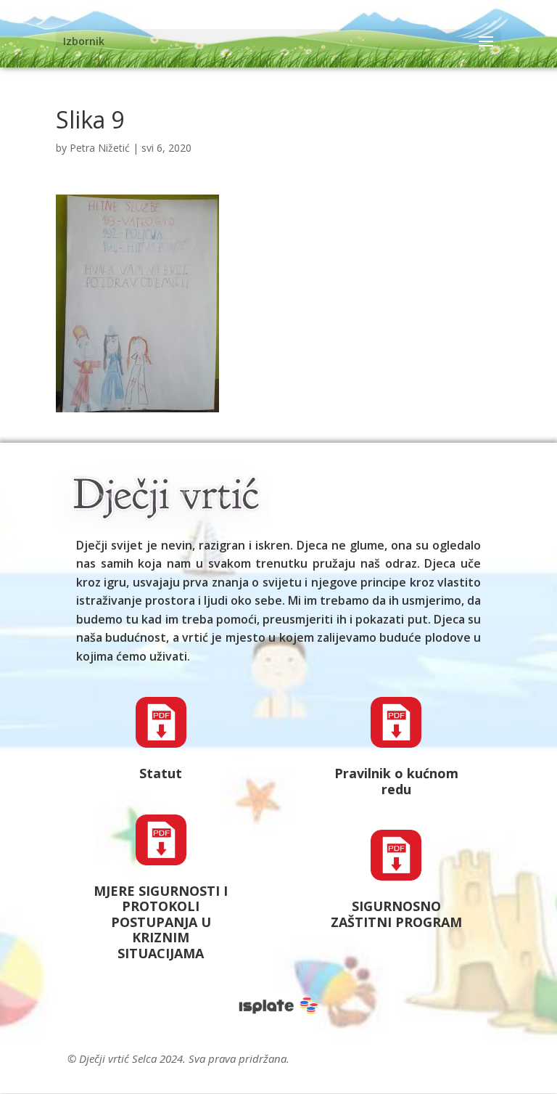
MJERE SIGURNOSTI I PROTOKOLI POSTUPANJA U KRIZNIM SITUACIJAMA (161, 922)
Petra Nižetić (100, 148)
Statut (160, 773)
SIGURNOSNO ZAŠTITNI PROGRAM (396, 914)
